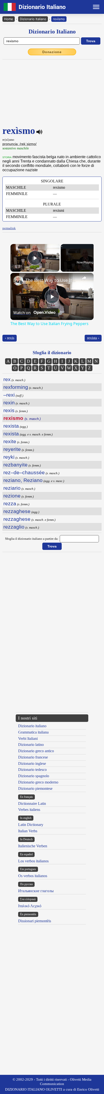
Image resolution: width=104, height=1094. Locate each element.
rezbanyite (15, 464)
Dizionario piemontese (35, 788)
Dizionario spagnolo (33, 776)
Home (8, 19)
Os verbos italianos (32, 876)
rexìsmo (59, 19)
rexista (11, 426)
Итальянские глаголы (36, 891)
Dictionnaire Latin (32, 803)
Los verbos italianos (33, 861)
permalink (9, 228)
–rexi (9, 395)
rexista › (93, 338)
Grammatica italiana (33, 732)
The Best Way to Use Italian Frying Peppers (51, 280)
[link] (18, 281)
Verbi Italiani (28, 738)
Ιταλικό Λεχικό (29, 906)
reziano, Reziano (23, 480)
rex (7, 379)
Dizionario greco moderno (38, 782)
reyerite (12, 449)
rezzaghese (16, 511)
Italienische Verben (32, 846)
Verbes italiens (29, 810)
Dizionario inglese (32, 763)
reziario (12, 488)
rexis (9, 410)
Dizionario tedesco (32, 769)
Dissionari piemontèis (34, 921)
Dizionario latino (31, 745)
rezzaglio (13, 527)
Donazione (52, 52)
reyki (9, 457)
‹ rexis (9, 338)
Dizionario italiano (32, 726)
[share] (84, 278)
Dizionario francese (33, 757)
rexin (9, 402)
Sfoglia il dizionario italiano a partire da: (32, 538)
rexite (9, 441)
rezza (9, 503)
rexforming (15, 387)
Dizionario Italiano (33, 19)
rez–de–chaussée (24, 472)
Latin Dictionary (30, 825)
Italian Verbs (27, 831)
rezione (12, 495)
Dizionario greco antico (36, 751)
